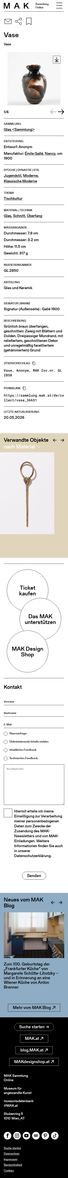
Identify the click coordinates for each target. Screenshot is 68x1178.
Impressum (10, 1159)
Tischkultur (13, 198)
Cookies (9, 1170)
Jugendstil (12, 175)
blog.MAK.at (31, 1050)
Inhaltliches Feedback (22, 749)
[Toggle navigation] (59, 6)
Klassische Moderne (20, 181)
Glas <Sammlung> (19, 129)
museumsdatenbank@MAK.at (18, 1103)
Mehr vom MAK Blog (32, 1007)
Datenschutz (11, 1154)
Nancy (50, 153)
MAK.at (32, 1038)
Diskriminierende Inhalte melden (29, 741)
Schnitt (19, 215)
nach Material (19, 446)
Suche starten (32, 1027)
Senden (34, 876)
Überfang (34, 215)
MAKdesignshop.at (31, 1062)
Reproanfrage (18, 733)
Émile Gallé (34, 153)
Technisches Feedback (23, 758)
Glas (7, 215)
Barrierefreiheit (13, 1165)
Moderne (30, 175)
